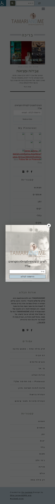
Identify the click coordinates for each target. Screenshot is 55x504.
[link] (27, 276)
